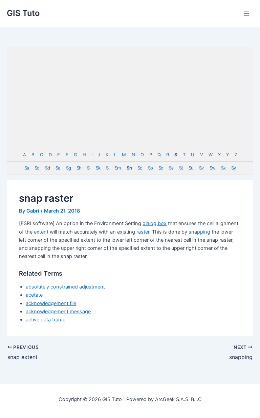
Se (58, 168)
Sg (68, 168)
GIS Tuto (23, 13)
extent (41, 232)
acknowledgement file (51, 303)
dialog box (155, 223)
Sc (37, 168)
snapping (199, 232)
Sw (212, 168)
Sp (150, 168)
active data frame (45, 320)
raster (142, 232)
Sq (160, 168)
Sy (233, 168)
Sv (201, 168)
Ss (171, 168)
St (181, 168)
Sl (107, 168)
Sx (223, 168)
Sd (47, 168)
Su (191, 168)
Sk (98, 168)
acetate (34, 295)
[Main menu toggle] (246, 13)
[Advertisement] (130, 97)
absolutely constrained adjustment (65, 287)
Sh (79, 168)
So (139, 168)
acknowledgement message (58, 311)
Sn (129, 168)
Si (88, 168)
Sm (118, 168)
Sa (26, 168)
